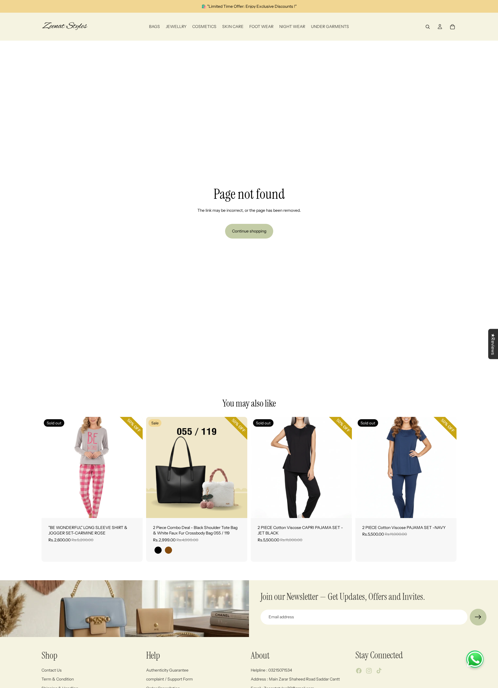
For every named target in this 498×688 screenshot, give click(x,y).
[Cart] (452, 26)
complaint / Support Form (169, 679)
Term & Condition (58, 679)
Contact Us (52, 670)
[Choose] (238, 509)
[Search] (427, 26)
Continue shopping (249, 231)
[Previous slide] (50, 467)
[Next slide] (134, 467)
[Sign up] (478, 617)
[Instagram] (368, 670)
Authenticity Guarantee (167, 670)
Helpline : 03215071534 (271, 670)
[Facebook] (358, 670)
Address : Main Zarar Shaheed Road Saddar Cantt (295, 679)
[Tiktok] (379, 670)
